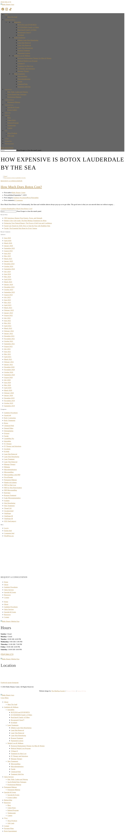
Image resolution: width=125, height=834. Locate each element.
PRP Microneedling (10, 490)
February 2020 (9, 393)
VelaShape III (8, 516)
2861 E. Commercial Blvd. (62, 671)
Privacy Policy (71, 691)
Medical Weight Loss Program (27, 61)
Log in (6, 528)
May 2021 (7, 354)
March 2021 (8, 359)
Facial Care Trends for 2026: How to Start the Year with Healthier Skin (27, 226)
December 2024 (9, 264)
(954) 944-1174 (6, 2)
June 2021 (7, 352)
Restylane (7, 493)
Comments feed (9, 533)
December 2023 (9, 287)
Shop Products (12, 133)
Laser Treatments (19, 37)
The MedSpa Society (58, 691)
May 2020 (7, 385)
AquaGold (7, 415)
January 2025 (8, 261)
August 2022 (8, 315)
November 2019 (9, 401)
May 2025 (7, 256)
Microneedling (22, 76)
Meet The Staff (12, 17)
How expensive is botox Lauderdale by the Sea (15, 177)
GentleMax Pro (9, 438)
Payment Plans (8, 141)
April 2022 (7, 326)
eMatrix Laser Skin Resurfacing (28, 40)
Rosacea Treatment (24, 50)
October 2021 (8, 341)
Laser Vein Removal (24, 45)
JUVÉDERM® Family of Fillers (28, 27)
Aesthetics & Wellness (10, 19)
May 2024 (7, 277)
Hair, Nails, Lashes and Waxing (17, 92)
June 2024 (7, 274)
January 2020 (8, 395)
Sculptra (6, 500)
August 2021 (8, 346)
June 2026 (7, 238)
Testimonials (11, 125)
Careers (9, 128)
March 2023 (8, 308)
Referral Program (13, 123)
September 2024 (9, 269)
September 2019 (9, 406)
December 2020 (9, 367)
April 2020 (7, 388)
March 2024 (8, 282)
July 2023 (7, 297)
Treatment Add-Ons (24, 87)
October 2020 (8, 372)
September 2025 (9, 248)
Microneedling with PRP (12, 475)
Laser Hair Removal (24, 43)
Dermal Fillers (8, 428)
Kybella (6, 451)
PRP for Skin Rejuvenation (13, 488)
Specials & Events (9, 105)
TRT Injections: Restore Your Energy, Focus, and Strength (23, 218)
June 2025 (7, 253)
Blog (9, 118)
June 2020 (7, 382)
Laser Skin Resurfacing (25, 48)
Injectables (17, 22)
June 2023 (7, 300)
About (6, 14)
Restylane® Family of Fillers (27, 30)
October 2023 (8, 289)
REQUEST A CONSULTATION (11, 181)
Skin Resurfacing (9, 503)
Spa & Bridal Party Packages (16, 94)
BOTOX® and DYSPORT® (27, 25)
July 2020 (7, 380)
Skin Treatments (19, 74)
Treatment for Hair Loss (25, 66)
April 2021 (7, 357)
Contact (7, 138)
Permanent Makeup (9, 99)
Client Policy (11, 120)
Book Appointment (9, 143)
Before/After (8, 112)
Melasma (7, 467)
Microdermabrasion (24, 79)
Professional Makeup (14, 97)
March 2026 (8, 243)
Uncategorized (8, 511)
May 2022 (7, 323)
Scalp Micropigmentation (12, 498)
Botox (29, 198)
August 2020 (8, 377)
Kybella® (21, 35)
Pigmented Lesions (24, 53)
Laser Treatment (9, 459)
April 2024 (7, 279)
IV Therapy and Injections (26, 69)
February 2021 (9, 362)
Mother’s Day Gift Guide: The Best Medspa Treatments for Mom (25, 220)
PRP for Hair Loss (10, 485)
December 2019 (9, 398)
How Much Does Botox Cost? (21, 187)
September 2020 (9, 375)
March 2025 (8, 259)
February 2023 (9, 310)
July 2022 (7, 318)
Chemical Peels (23, 84)
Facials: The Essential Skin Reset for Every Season (20, 228)
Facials (20, 81)
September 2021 (9, 344)
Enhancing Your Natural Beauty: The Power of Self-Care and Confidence (28, 223)
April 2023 (7, 305)
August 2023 (8, 295)
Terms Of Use (81, 691)
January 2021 (8, 364)
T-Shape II (21, 63)
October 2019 (8, 403)
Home (6, 582)
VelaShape (7, 513)
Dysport (6, 433)
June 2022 (7, 321)
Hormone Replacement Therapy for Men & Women (34, 58)
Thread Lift (7, 508)
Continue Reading (16, 209)
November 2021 (9, 339)
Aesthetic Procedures (20, 198)
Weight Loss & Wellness (22, 56)
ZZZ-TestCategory (10, 521)
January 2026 (8, 246)
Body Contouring (10, 418)
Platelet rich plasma (10, 482)
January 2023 (8, 313)
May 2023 (7, 302)
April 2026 (7, 240)
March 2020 (8, 390)
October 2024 (8, 266)
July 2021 (7, 349)
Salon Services (8, 89)
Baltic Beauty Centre (18, 192)
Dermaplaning (8, 431)
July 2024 (7, 271)
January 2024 (8, 284)
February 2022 (9, 331)
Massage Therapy (23, 71)
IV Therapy (8, 444)
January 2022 (8, 333)
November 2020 (9, 370)
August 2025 (8, 251)
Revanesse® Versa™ (24, 32)
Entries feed (8, 531)
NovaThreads (8, 477)
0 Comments (18, 200)
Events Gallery (12, 110)
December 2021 (9, 336)
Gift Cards (10, 136)
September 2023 (9, 292)
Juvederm (7, 449)
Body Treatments (9, 420)
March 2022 (8, 328)
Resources (7, 115)
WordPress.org (9, 536)
